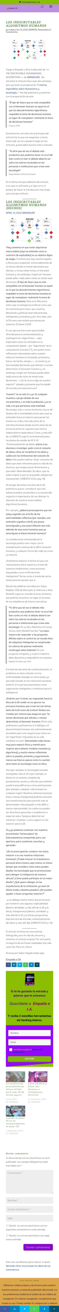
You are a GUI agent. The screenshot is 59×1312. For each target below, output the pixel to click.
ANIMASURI (33, 77)
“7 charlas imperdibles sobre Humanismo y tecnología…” (26, 89)
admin (12, 29)
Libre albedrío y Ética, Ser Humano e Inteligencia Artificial (37, 1089)
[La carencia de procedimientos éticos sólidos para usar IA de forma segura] (15, 1076)
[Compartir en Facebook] (8, 964)
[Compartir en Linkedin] (14, 964)
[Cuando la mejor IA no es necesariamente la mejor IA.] (15, 1111)
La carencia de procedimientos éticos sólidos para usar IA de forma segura (15, 1089)
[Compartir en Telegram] (31, 964)
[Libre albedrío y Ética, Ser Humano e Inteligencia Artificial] (37, 1076)
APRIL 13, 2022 (14, 212)
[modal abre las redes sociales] (37, 964)
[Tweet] (19, 964)
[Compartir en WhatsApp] (25, 964)
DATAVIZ (33, 29)
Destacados (43, 29)
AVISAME (29, 1058)
